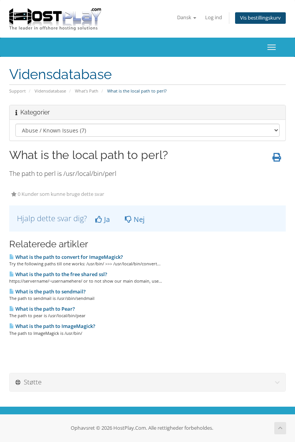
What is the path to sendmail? (50, 291)
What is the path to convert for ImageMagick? (68, 256)
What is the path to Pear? (44, 308)
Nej (138, 219)
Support (17, 91)
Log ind (213, 17)
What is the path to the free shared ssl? (60, 274)
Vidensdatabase (50, 91)
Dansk (184, 17)
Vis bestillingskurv (260, 18)
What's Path (86, 91)
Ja (106, 219)
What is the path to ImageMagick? (54, 326)
